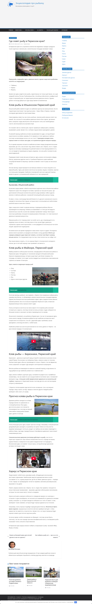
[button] (22, 30)
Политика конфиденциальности (29, 597)
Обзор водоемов (12, 37)
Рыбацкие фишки (67, 115)
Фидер (64, 88)
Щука (63, 64)
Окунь (64, 53)
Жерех (64, 43)
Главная (11, 30)
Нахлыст (64, 75)
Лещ (63, 51)
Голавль (64, 40)
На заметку (40, 30)
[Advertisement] (46, 17)
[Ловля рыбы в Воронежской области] (34, 568)
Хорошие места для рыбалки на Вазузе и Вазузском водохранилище (51, 582)
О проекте (18, 597)
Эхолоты (64, 104)
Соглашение (40, 597)
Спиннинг (65, 80)
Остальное (64, 30)
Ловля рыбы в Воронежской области (31, 581)
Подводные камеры (68, 99)
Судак (63, 61)
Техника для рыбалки (52, 30)
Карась (64, 46)
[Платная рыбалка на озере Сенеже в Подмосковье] (16, 568)
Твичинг (64, 83)
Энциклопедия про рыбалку (30, 3)
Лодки (64, 96)
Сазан (64, 59)
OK (75, 602)
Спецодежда (66, 101)
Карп (63, 48)
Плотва (64, 56)
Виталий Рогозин (19, 44)
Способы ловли (29, 30)
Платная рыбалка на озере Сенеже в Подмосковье (15, 581)
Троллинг (65, 85)
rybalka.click (12, 597)
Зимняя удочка (66, 72)
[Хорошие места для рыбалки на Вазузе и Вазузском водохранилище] (52, 568)
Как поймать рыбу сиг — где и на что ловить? (46, 536)
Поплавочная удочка (68, 77)
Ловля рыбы (18, 30)
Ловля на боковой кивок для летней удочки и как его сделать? (20, 536)
